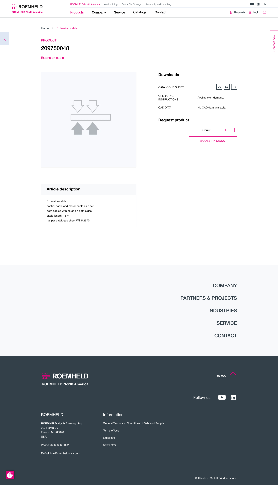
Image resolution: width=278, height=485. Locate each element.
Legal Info (109, 437)
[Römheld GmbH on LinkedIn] (258, 4)
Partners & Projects (209, 298)
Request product (213, 140)
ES (226, 86)
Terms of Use (111, 430)
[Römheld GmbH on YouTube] (252, 4)
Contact (225, 335)
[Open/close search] (264, 12)
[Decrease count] (216, 130)
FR (234, 86)
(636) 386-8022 (59, 445)
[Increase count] (234, 130)
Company (225, 285)
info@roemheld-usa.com (65, 453)
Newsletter (109, 445)
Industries (222, 310)
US (219, 86)
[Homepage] (31, 8)
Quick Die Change (131, 4)
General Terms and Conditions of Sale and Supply (133, 423)
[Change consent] (10, 475)
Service (227, 323)
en (264, 4)
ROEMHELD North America (85, 4)
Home (45, 28)
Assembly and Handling (158, 4)
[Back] (4, 38)
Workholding (111, 4)
